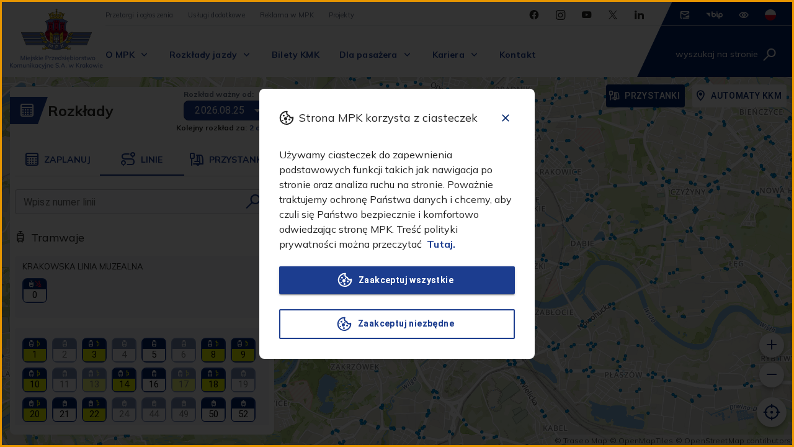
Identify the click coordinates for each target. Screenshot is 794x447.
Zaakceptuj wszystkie (406, 280)
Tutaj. (441, 244)
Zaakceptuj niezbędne (406, 323)
